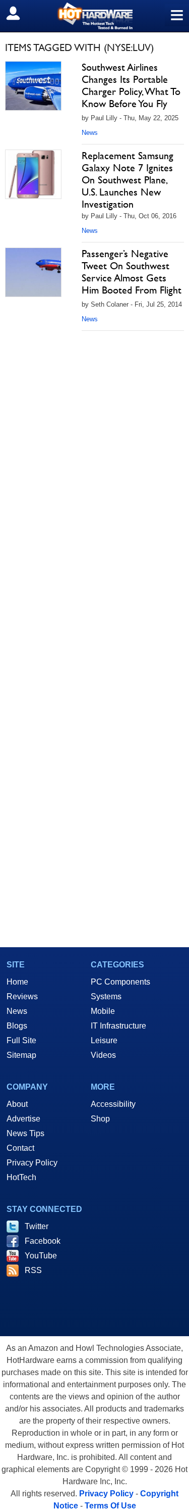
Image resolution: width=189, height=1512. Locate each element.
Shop (100, 1118)
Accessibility (113, 1104)
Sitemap (21, 1055)
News (90, 132)
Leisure (104, 1040)
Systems (106, 996)
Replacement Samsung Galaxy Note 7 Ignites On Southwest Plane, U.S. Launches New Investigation (127, 180)
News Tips (25, 1133)
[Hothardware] (94, 16)
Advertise (23, 1118)
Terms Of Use (110, 1505)
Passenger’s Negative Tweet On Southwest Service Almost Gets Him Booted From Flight (131, 272)
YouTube (41, 1255)
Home (17, 982)
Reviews (22, 996)
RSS (33, 1270)
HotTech (21, 1177)
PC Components (120, 982)
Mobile (103, 1011)
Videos (103, 1055)
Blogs (17, 1025)
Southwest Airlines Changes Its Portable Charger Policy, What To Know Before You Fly (131, 85)
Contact (20, 1148)
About (17, 1104)
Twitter (36, 1226)
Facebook (42, 1241)
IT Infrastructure (118, 1025)
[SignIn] (19, 13)
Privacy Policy (32, 1162)
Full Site (21, 1040)
